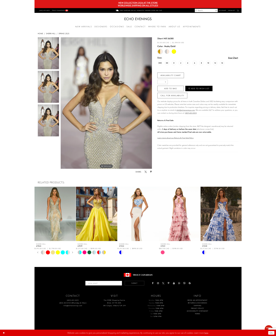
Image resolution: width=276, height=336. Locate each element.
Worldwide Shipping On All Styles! (138, 5)
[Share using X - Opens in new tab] (146, 172)
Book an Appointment (198, 300)
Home (40, 33)
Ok (271, 332)
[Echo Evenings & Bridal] (138, 19)
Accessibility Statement (197, 311)
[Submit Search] (196, 10)
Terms (197, 314)
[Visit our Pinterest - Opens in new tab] (168, 283)
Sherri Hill (51, 33)
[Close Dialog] (4, 332)
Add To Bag (170, 88)
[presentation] (55, 214)
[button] (238, 10)
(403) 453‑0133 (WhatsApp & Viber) (72, 303)
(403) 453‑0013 (73, 300)
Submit (134, 283)
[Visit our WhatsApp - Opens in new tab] (179, 283)
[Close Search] (216, 10)
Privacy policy (197, 308)
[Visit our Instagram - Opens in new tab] (158, 283)
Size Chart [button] (233, 58)
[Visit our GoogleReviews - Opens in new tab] (190, 283)
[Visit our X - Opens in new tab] (163, 283)
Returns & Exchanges (197, 303)
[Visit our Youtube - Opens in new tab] (174, 283)
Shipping (197, 306)
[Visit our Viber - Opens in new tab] (184, 283)
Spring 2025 (64, 33)
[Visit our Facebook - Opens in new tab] (153, 283)
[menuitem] (44, 10)
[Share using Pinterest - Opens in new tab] (151, 172)
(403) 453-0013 (191, 113)
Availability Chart (171, 75)
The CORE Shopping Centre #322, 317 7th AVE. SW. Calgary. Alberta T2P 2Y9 (114, 303)
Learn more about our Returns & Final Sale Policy (175, 138)
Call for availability (172, 95)
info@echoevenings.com (185, 110)
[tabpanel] (48, 54)
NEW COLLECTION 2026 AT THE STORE (138, 2)
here (206, 332)
